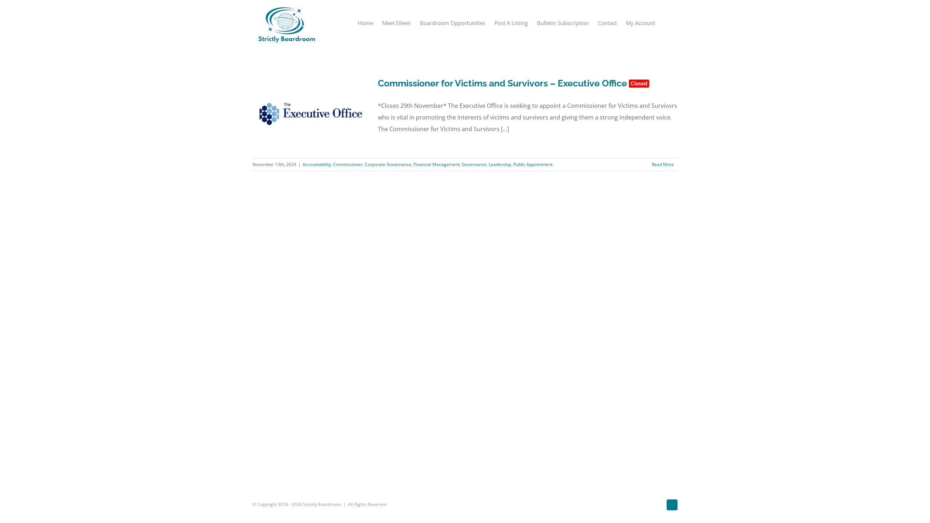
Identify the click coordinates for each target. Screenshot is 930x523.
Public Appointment (533, 164)
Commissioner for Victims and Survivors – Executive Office (512, 83)
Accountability (317, 164)
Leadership (500, 164)
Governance (474, 164)
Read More (663, 164)
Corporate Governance (388, 164)
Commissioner (348, 164)
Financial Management (436, 164)
